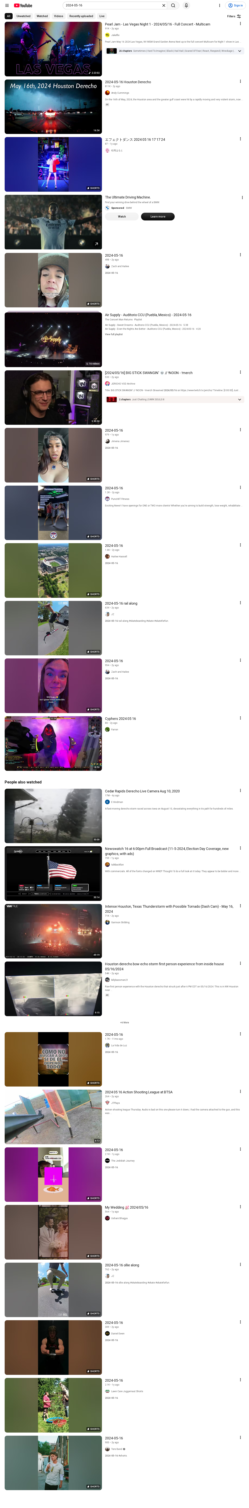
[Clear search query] (164, 5)
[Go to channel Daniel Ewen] (108, 1333)
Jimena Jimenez (120, 441)
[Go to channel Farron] (108, 729)
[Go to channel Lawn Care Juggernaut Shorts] (108, 1391)
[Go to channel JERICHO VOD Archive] (108, 383)
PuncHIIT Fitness (120, 499)
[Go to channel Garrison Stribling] (108, 922)
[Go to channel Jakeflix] (108, 35)
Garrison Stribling (120, 922)
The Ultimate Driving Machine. (128, 197)
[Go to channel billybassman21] (108, 980)
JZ (112, 614)
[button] (184, 51)
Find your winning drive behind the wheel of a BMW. (132, 202)
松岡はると (117, 150)
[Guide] (7, 5)
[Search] (173, 5)
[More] (240, 51)
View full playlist (114, 334)
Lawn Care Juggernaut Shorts (127, 1391)
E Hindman (117, 802)
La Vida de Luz (119, 1045)
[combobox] (113, 5)
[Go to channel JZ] (108, 614)
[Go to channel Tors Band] (108, 1449)
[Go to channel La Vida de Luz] (108, 1045)
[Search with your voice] (186, 5)
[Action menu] (240, 23)
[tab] (9, 16)
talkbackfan (117, 864)
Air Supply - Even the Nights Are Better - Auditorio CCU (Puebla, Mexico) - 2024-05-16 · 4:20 (153, 329)
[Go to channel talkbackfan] (108, 864)
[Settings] (219, 5)
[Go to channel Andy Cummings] (108, 92)
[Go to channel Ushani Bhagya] (108, 1218)
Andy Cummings (120, 93)
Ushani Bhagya (119, 1218)
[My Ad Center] (242, 197)
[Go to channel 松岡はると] (108, 150)
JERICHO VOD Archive (123, 383)
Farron (114, 729)
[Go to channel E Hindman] (108, 802)
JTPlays (115, 1103)
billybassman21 (119, 980)
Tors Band (116, 1449)
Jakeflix (115, 35)
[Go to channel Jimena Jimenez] (108, 441)
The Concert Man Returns (119, 319)
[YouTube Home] (23, 5)
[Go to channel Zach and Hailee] (108, 266)
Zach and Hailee (120, 266)
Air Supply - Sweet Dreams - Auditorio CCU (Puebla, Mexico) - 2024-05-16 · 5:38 (146, 325)
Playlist (138, 319)
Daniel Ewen (117, 1333)
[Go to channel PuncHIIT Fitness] (108, 499)
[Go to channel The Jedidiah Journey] (108, 1160)
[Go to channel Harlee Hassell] (108, 556)
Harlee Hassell (119, 556)
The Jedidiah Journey (123, 1160)
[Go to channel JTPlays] (108, 1103)
